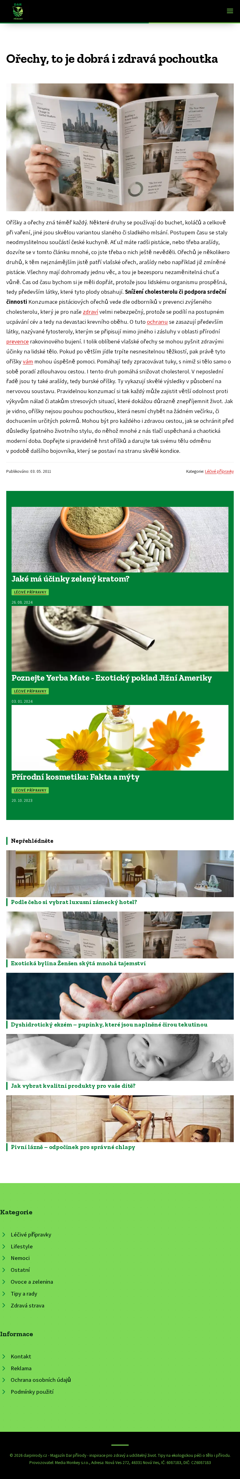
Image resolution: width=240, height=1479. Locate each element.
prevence (17, 341)
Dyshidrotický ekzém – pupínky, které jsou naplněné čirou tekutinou (109, 1024)
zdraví (90, 311)
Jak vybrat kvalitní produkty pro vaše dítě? (73, 1085)
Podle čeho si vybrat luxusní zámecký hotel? (74, 902)
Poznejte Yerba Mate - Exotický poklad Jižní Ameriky (112, 677)
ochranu (157, 321)
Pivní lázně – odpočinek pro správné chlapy (73, 1147)
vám (28, 361)
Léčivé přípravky (219, 471)
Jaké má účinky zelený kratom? (71, 578)
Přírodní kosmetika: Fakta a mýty (75, 777)
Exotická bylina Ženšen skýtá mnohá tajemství (78, 963)
